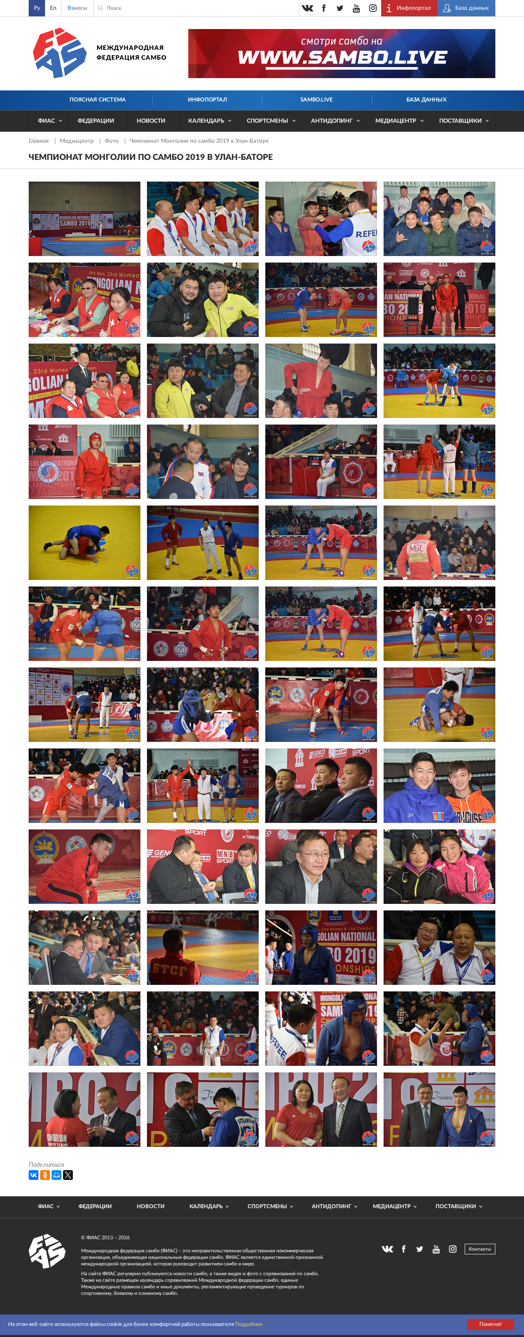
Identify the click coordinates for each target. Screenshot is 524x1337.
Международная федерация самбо (132, 53)
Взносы (77, 8)
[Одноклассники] (45, 1175)
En (53, 8)
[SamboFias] (47, 1251)
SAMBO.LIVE (316, 100)
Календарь (206, 121)
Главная (39, 141)
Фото (112, 141)
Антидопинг (332, 121)
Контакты (480, 1249)
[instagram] (373, 8)
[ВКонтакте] (33, 1175)
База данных (426, 100)
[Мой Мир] (56, 1175)
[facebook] (324, 8)
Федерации (96, 121)
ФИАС (46, 121)
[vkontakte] (307, 8)
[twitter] (340, 8)
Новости (151, 121)
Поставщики (460, 121)
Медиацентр (395, 121)
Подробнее (249, 1324)
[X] (68, 1175)
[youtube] (356, 8)
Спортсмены (267, 121)
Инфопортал (207, 100)
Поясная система (98, 100)
